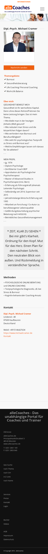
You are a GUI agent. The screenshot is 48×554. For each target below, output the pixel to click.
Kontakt (7, 336)
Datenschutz (9, 539)
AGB (5, 531)
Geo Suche (8, 465)
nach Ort (7, 473)
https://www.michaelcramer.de (18, 333)
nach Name (8, 480)
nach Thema (9, 469)
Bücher (6, 520)
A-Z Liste (7, 477)
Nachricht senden (19, 67)
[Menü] (41, 9)
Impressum (8, 535)
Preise (6, 498)
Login (6, 506)
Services (7, 494)
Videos (6, 524)
